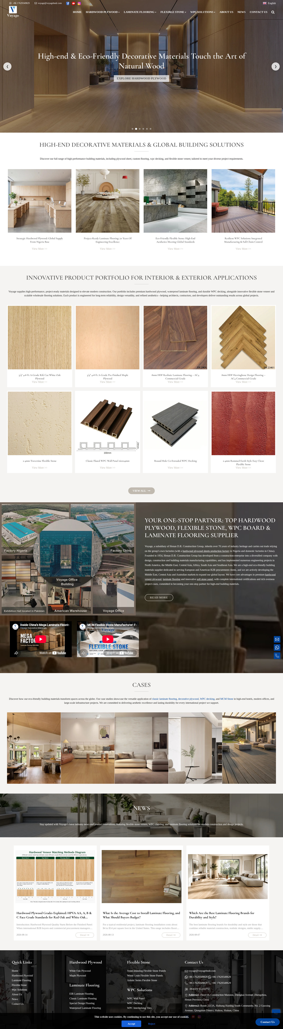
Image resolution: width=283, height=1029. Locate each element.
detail (83, 935)
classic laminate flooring (164, 698)
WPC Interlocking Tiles (139, 1008)
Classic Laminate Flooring (83, 998)
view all (139, 490)
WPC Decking (134, 1003)
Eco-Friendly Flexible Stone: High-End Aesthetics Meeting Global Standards (175, 240)
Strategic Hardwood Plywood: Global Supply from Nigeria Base (39, 240)
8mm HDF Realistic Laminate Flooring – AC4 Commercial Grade (175, 376)
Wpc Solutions (19, 989)
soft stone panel (205, 579)
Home (15, 970)
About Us (17, 994)
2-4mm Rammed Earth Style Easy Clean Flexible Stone (243, 462)
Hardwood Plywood (22, 975)
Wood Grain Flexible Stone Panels (145, 975)
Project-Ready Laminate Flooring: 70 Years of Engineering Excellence (107, 240)
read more (159, 597)
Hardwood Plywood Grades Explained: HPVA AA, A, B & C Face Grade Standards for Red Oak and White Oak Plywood (54, 915)
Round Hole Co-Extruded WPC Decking (175, 461)
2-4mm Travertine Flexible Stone (40, 461)
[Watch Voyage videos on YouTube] (73, 3)
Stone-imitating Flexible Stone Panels (146, 970)
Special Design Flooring (81, 1003)
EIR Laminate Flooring (81, 993)
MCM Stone (226, 698)
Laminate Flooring (21, 980)
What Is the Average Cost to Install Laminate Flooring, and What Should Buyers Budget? (141, 915)
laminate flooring (171, 579)
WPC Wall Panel (136, 998)
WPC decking (207, 698)
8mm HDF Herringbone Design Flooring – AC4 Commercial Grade (243, 376)
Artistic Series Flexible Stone (142, 980)
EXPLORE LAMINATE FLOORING (142, 78)
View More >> (39, 248)
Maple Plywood (77, 975)
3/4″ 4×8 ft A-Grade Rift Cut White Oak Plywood (40, 376)
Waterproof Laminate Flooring (85, 1008)
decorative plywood (188, 698)
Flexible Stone (19, 985)
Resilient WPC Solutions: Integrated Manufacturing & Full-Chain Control (243, 240)
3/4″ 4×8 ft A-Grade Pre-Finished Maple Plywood (107, 376)
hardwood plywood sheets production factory (206, 551)
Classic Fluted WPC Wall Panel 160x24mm (107, 461)
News (15, 999)
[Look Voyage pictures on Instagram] (79, 3)
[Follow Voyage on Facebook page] (67, 3)
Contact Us (17, 1003)
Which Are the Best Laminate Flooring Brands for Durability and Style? (221, 915)
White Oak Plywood (80, 970)
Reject (151, 1023)
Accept (131, 1023)
